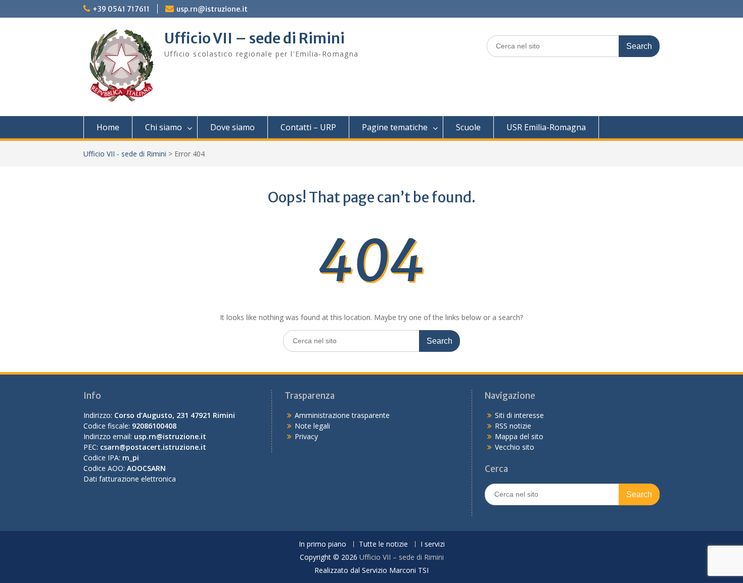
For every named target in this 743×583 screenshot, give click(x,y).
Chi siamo (163, 127)
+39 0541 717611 (121, 9)
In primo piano (322, 544)
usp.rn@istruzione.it (212, 9)
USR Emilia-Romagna (546, 127)
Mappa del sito (519, 436)
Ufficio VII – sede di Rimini (254, 38)
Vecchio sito (514, 447)
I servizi (433, 544)
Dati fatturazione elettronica (129, 479)
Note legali (312, 426)
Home (108, 127)
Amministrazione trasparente (342, 415)
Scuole (468, 127)
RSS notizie (513, 426)
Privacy (306, 436)
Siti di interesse (519, 415)
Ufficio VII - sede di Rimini (124, 153)
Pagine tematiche (395, 127)
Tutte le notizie (383, 544)
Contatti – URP (308, 127)
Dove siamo (232, 127)
